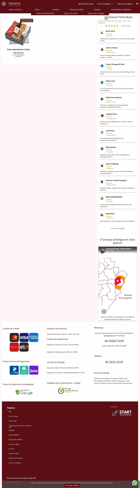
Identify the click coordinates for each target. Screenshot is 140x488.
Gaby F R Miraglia (112, 164)
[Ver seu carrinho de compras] (137, 4)
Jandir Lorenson (112, 48)
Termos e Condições (15, 463)
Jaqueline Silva (111, 114)
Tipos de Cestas (15, 9)
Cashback (11, 430)
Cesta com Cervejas (96, 13)
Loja (10, 411)
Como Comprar (104, 3)
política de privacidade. (107, 483)
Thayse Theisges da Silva (115, 64)
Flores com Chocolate (45, 13)
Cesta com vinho (71, 13)
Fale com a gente (124, 3)
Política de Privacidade (16, 458)
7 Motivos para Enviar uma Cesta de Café (20, 426)
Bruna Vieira (110, 31)
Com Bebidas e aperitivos (121, 9)
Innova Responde (14, 435)
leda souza (110, 131)
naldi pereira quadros (114, 97)
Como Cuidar (13, 421)
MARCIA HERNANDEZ (114, 197)
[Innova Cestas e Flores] (12, 4)
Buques (97, 9)
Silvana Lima (110, 81)
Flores (37, 9)
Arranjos (56, 9)
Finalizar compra (14, 453)
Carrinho (11, 449)
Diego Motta (110, 213)
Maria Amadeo (111, 147)
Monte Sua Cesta (85, 3)
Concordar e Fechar (72, 485)
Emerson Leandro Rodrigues (116, 180)
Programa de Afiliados (15, 439)
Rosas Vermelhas (77, 9)
